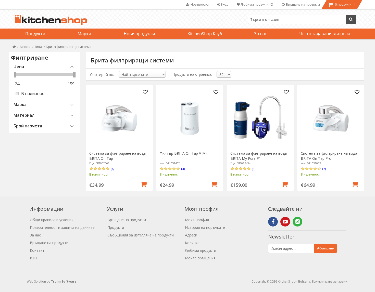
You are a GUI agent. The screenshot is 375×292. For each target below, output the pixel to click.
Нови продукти (139, 33)
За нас (260, 33)
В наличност (33, 93)
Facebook (273, 222)
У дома (14, 48)
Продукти (35, 33)
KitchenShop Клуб (205, 33)
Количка (192, 242)
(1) (253, 168)
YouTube (285, 222)
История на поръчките (205, 227)
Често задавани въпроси (324, 33)
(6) (112, 168)
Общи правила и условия (51, 219)
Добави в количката (144, 183)
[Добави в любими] (145, 92)
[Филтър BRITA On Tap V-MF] (190, 118)
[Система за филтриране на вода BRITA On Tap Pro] (331, 118)
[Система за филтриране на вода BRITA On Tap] (119, 118)
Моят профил (197, 219)
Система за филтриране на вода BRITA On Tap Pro (329, 156)
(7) (324, 168)
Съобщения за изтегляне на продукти (140, 235)
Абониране (325, 248)
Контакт (37, 250)
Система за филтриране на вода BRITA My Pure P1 (258, 156)
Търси (351, 19)
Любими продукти (200, 250)
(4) (183, 168)
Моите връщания (200, 258)
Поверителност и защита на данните (62, 227)
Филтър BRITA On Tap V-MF (184, 153)
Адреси (191, 235)
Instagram (297, 222)
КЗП (33, 258)
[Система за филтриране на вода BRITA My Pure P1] (260, 118)
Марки (84, 33)
